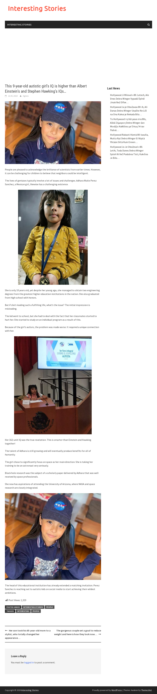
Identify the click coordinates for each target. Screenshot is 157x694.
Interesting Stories (37, 8)
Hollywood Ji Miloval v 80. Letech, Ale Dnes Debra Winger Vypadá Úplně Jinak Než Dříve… (129, 98)
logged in (29, 662)
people (36, 611)
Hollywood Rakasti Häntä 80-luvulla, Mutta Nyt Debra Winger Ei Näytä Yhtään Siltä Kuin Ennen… (129, 138)
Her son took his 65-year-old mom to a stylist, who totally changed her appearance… (28, 634)
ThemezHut (146, 690)
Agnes (26, 95)
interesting (23, 611)
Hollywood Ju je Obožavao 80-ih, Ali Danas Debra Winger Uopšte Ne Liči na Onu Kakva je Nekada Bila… (128, 110)
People (49, 607)
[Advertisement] (78, 56)
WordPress (116, 690)
